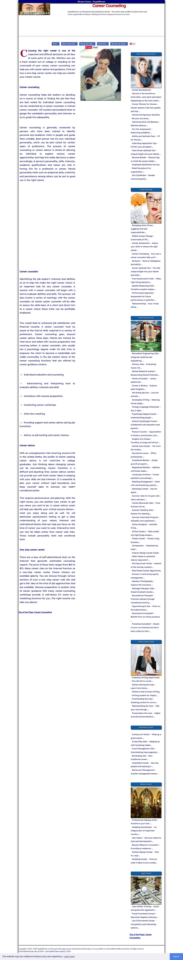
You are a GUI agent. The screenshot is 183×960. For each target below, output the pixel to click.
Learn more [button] (69, 956)
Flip (133, 44)
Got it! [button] (176, 956)
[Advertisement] (83, 22)
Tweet (95, 47)
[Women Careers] (40, 9)
